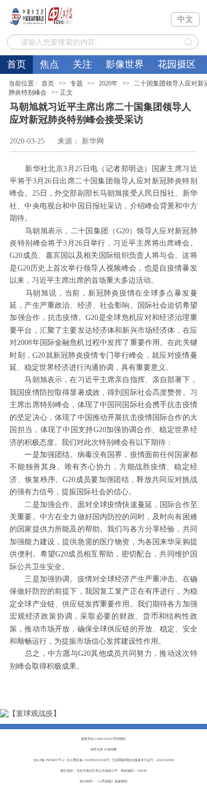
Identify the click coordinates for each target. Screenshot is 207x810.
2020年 (108, 83)
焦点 (49, 64)
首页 (16, 64)
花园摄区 (177, 64)
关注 (82, 64)
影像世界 (125, 64)
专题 (76, 83)
